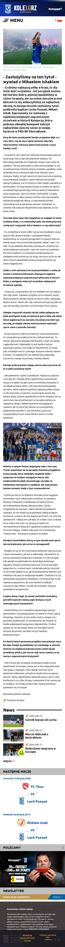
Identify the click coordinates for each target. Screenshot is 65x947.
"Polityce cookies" (27, 927)
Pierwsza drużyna (15, 700)
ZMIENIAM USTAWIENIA (39, 929)
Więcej (7, 761)
